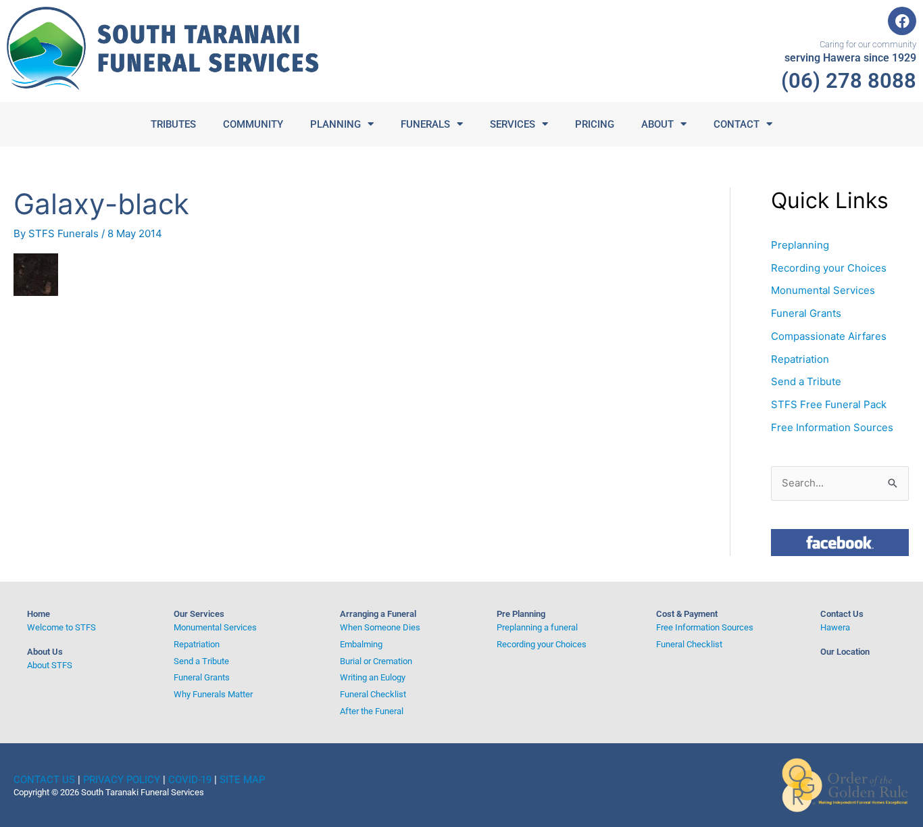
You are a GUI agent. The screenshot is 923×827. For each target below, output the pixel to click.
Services (512, 124)
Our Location (845, 652)
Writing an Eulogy (372, 677)
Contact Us (842, 614)
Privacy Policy (121, 780)
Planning (335, 124)
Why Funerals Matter (213, 694)
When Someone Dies (380, 627)
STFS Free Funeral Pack (829, 404)
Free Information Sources (832, 427)
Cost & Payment (687, 614)
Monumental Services (823, 290)
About (657, 124)
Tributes (173, 124)
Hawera (835, 627)
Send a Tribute (806, 381)
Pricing (594, 124)
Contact (736, 124)
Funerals (425, 124)
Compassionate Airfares (829, 336)
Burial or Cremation (376, 661)
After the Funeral (371, 711)
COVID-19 (189, 780)
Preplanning (800, 245)
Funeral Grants (806, 313)
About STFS (49, 665)
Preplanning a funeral (537, 627)
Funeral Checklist (373, 694)
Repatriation (800, 359)
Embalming (361, 644)
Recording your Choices (829, 267)
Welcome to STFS (61, 627)
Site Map (242, 780)
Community (253, 124)
